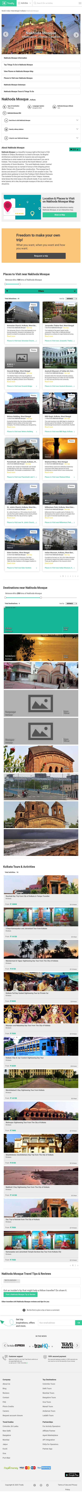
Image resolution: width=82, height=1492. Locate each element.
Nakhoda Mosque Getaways (14, 85)
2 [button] (33, 1346)
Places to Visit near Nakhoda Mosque (18, 78)
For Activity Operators (51, 1426)
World (3, 11)
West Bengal (15, 11)
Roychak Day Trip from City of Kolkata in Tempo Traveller (28, 896)
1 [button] (30, 1346)
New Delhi (7, 1431)
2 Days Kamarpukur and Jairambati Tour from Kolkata (26, 929)
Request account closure (13, 1415)
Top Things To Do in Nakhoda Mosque (18, 65)
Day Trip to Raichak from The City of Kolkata (23, 1219)
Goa (4, 1453)
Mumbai (6, 1440)
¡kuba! (8, 53)
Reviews (6, 1393)
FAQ (4, 1402)
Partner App (47, 1449)
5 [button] (43, 1346)
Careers (6, 1411)
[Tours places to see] (8, 3)
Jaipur (5, 1444)
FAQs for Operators (50, 1444)
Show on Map (59, 215)
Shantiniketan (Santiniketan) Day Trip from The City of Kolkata (29, 1155)
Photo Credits (8, 1406)
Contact (6, 1397)
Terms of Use (63, 1485)
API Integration (49, 1440)
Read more (11, 336)
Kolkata (23, 11)
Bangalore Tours (49, 1397)
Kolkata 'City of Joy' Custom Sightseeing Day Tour (25, 1058)
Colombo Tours (49, 1384)
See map (29, 327)
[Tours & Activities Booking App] (41, 1475)
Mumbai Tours (48, 1393)
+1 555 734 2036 (21, 1363)
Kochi (5, 1449)
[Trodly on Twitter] (47, 1485)
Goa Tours (47, 1402)
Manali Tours (48, 1406)
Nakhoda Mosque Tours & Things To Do (19, 91)
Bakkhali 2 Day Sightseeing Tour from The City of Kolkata (27, 1187)
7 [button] (49, 1346)
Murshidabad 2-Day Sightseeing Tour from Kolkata (25, 1090)
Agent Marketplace (50, 1435)
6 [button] (46, 1346)
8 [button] (52, 1346)
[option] (41, 34)
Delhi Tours (47, 1388)
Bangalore (7, 1435)
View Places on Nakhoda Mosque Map (18, 71)
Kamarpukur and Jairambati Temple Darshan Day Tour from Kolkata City (33, 1252)
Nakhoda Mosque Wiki (14, 113)
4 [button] (39, 1346)
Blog (4, 1388)
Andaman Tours (49, 1411)
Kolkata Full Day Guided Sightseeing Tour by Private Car (27, 993)
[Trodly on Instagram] (41, 1485)
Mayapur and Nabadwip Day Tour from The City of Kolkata (28, 1025)
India (8, 11)
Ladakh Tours (48, 1415)
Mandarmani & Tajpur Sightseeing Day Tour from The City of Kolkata (32, 961)
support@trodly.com (16, 1361)
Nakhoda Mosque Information (15, 58)
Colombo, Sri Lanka (10, 1426)
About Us (6, 1384)
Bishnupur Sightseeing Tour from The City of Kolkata (26, 1122)
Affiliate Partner (49, 1431)
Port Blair (6, 1458)
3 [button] (36, 1346)
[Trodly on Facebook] (34, 1485)
